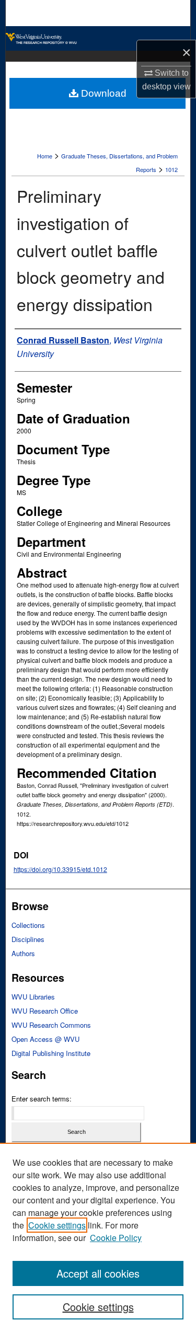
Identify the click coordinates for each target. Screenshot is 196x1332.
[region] (98, 1237)
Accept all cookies (98, 1273)
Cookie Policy (116, 1238)
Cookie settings (57, 1225)
